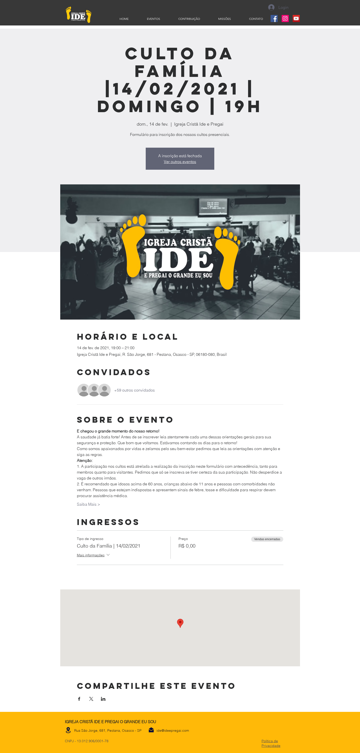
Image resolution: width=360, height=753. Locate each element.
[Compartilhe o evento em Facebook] (79, 699)
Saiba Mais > (88, 504)
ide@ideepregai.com (172, 730)
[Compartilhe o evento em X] (91, 699)
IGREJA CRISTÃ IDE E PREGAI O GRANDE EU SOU (110, 721)
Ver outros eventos (180, 161)
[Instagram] (285, 18)
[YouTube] (296, 18)
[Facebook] (274, 18)
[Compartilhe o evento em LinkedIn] (103, 699)
